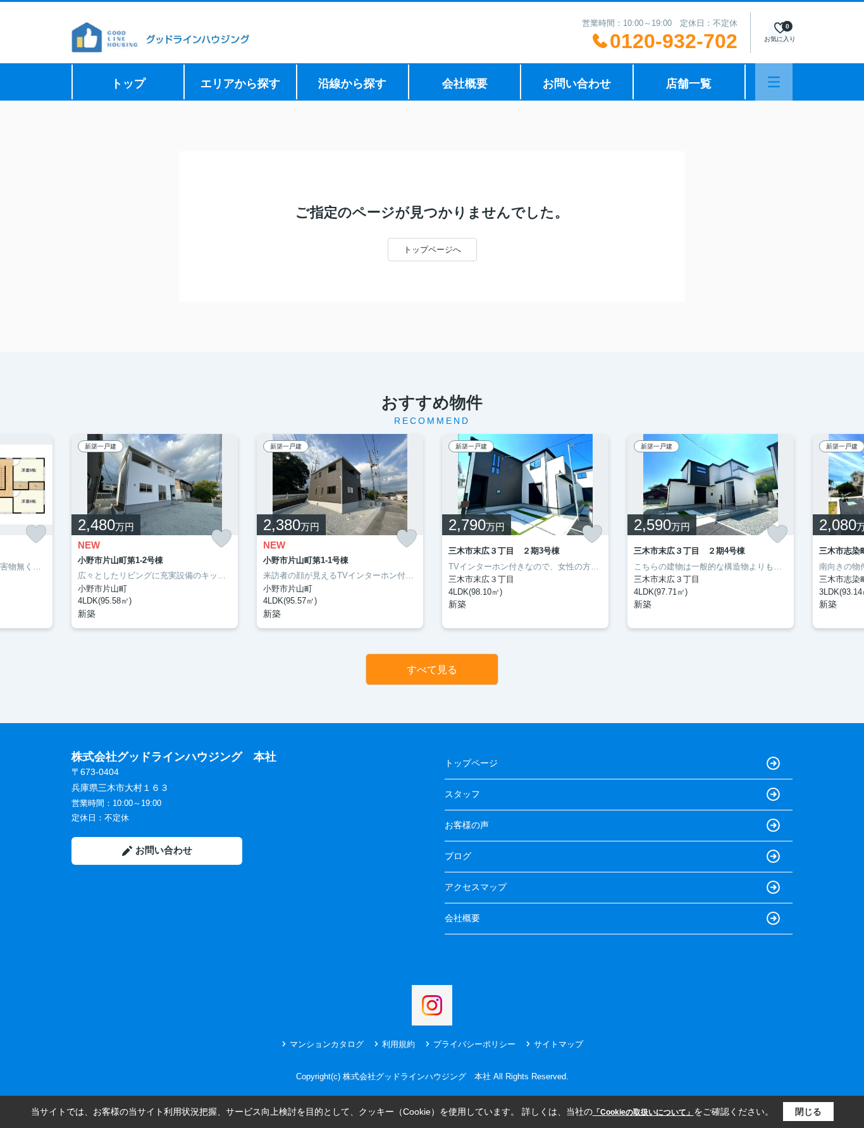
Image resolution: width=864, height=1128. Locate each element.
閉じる (808, 1111)
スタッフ (462, 794)
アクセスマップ (476, 887)
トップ (128, 83)
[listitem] (154, 531)
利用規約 (398, 1044)
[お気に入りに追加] (36, 533)
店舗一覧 (689, 83)
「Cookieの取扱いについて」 (643, 1112)
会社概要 (465, 83)
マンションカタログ (327, 1044)
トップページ (471, 763)
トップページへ (432, 249)
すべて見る (432, 669)
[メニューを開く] (774, 82)
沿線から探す (352, 83)
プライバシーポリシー (474, 1044)
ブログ (458, 856)
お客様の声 (467, 825)
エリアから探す (240, 83)
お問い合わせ (577, 83)
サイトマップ (558, 1044)
